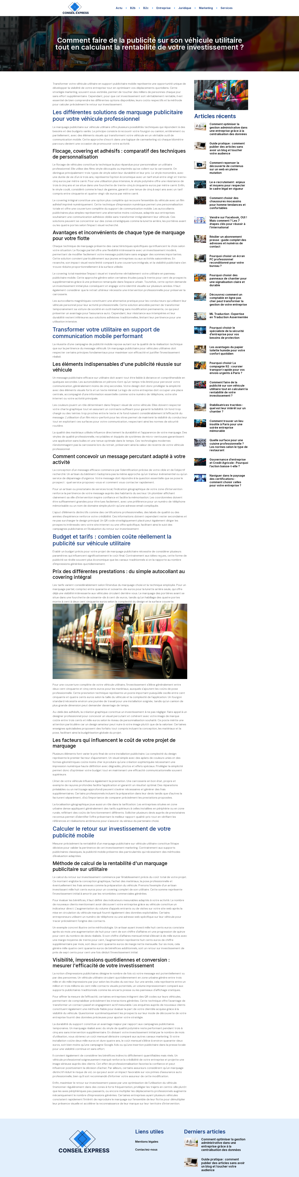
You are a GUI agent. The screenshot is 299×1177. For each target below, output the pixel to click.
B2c (146, 8)
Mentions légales (146, 1141)
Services (227, 8)
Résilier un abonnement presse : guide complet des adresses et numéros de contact (228, 241)
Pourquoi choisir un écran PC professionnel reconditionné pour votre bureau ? (227, 261)
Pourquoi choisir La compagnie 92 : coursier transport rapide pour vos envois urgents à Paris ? (227, 368)
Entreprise (163, 8)
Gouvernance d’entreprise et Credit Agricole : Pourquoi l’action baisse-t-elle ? (229, 463)
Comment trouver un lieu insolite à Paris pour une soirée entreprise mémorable (226, 426)
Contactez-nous (146, 1149)
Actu (119, 8)
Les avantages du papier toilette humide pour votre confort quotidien (227, 350)
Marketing (206, 8)
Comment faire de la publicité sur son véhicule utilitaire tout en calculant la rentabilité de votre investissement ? (229, 389)
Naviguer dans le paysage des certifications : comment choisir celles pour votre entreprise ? (227, 480)
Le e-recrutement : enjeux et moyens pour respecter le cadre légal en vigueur (227, 185)
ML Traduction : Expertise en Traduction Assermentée (229, 315)
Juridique (184, 8)
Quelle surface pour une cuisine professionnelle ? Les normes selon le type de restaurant (229, 445)
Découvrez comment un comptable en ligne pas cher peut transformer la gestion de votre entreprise (228, 299)
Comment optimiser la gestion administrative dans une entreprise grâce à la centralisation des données (228, 129)
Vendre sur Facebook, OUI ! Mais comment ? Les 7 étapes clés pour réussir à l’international (228, 222)
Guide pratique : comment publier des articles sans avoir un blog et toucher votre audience (227, 148)
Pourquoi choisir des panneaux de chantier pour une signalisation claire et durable (228, 280)
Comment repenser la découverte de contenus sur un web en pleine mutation (226, 167)
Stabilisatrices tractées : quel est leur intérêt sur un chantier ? (228, 408)
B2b (132, 8)
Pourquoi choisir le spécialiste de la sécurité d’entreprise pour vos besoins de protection (227, 332)
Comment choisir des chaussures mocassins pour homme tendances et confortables (228, 203)
